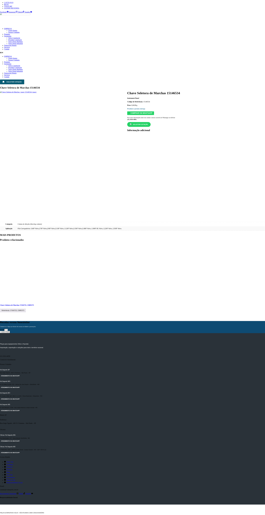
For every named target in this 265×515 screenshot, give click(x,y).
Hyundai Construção (15, 40)
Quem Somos (12, 30)
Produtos (7, 34)
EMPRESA (8, 29)
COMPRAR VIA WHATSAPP (141, 113)
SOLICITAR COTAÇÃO (14, 82)
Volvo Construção (14, 38)
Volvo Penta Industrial (15, 43)
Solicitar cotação (140, 124)
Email (2, 330)
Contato (6, 49)
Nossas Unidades (14, 32)
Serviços (7, 47)
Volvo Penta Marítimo (15, 42)
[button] (132, 53)
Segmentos (7, 36)
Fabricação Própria (10, 45)
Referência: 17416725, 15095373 (13, 310)
